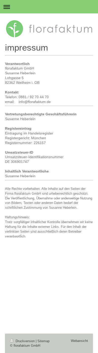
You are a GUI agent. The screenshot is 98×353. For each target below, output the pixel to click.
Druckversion (25, 341)
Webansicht (79, 341)
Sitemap (43, 341)
